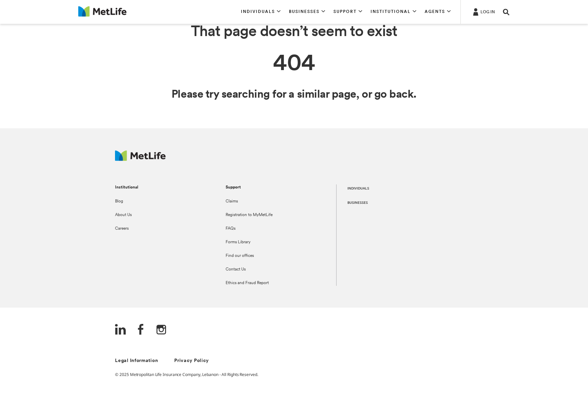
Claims (232, 201)
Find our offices (240, 256)
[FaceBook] (140, 330)
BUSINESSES (357, 203)
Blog (119, 201)
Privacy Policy (191, 360)
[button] (261, 12)
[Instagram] (161, 330)
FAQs (230, 229)
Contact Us (236, 269)
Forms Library (238, 242)
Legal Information (136, 360)
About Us (123, 215)
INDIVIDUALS (358, 189)
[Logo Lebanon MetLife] (140, 159)
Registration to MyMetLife (249, 215)
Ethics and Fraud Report (247, 283)
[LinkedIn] (120, 330)
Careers (122, 229)
